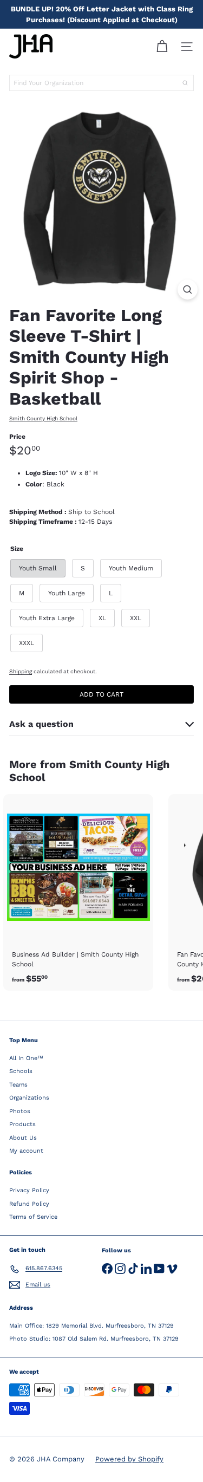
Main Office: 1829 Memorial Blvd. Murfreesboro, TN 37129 (91, 1325)
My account (26, 1150)
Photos (19, 1111)
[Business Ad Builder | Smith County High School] (78, 892)
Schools (20, 1071)
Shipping (20, 671)
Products (22, 1124)
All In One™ (26, 1058)
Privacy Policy (29, 1190)
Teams (18, 1084)
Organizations (29, 1097)
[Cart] (161, 46)
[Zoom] (188, 290)
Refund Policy (29, 1203)
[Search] (185, 83)
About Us (23, 1137)
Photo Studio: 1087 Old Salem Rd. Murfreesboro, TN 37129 (94, 1338)
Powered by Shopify (129, 1459)
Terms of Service (33, 1216)
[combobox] (101, 83)
